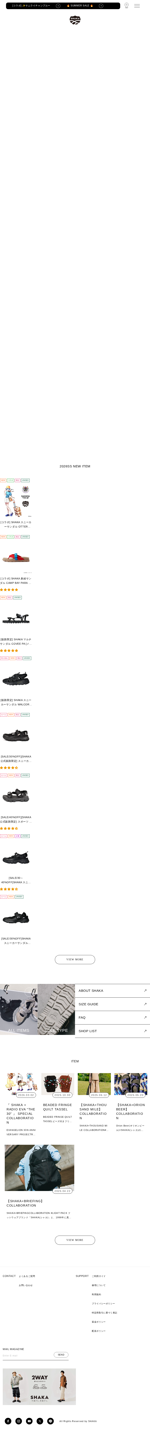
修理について (99, 1285)
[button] (9, 589)
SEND (61, 1354)
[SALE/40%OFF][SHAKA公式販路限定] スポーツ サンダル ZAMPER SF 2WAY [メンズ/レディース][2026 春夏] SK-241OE (16, 820)
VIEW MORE (75, 959)
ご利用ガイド (99, 1276)
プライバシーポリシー (103, 1303)
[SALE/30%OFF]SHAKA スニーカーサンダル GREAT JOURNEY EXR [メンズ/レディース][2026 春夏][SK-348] (16, 941)
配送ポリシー (99, 1331)
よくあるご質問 (27, 1276)
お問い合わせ (26, 1285)
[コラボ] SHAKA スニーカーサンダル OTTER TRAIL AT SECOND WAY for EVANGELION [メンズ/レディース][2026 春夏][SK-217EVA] (16, 525)
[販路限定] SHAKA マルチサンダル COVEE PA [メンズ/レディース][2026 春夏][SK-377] (16, 642)
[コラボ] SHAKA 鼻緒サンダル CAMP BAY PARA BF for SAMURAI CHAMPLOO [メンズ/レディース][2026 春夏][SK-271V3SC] (16, 581)
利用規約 (96, 1294)
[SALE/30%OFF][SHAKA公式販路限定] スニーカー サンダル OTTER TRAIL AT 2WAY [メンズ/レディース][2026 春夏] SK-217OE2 (16, 759)
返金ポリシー (99, 1322)
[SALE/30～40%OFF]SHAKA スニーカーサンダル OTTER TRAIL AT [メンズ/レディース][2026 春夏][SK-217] (16, 880)
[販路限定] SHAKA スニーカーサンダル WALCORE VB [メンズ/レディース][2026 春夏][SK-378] (16, 703)
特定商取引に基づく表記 (104, 1312)
